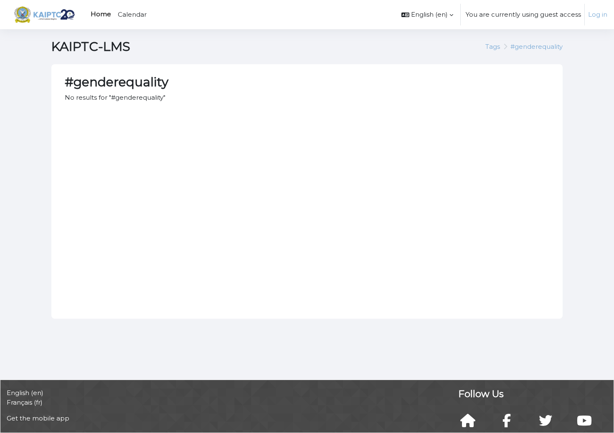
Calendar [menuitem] (132, 14)
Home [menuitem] (101, 14)
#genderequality (536, 46)
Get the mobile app (38, 418)
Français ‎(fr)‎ (25, 402)
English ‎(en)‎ (25, 393)
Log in (597, 14)
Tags (492, 46)
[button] (427, 14)
